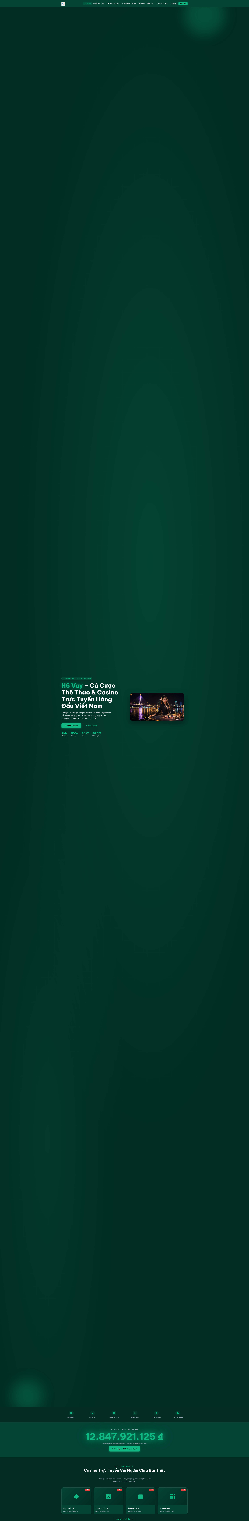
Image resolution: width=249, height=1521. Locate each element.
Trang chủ (87, 3)
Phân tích (150, 3)
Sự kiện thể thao (98, 3)
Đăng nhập (132, 1517)
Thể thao (141, 3)
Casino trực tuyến (113, 3)
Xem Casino (92, 726)
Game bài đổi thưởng (128, 3)
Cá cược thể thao (162, 3)
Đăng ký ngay (72, 726)
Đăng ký (183, 3)
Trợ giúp (173, 3)
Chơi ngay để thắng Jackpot (125, 1449)
